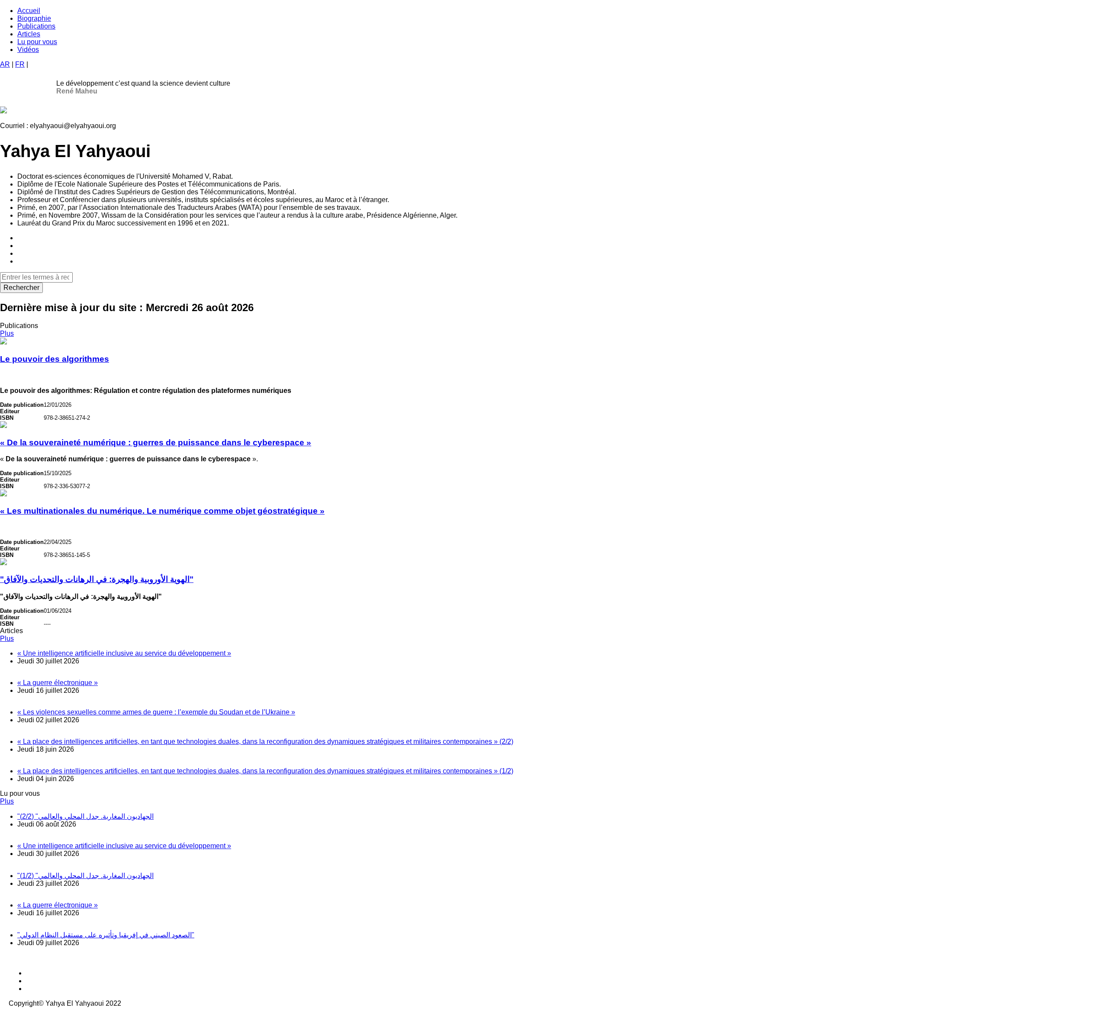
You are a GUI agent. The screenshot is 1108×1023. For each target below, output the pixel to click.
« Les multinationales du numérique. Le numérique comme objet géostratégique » (162, 510)
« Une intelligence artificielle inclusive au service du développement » (124, 653)
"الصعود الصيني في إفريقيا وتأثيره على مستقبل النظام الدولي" (105, 935)
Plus (7, 333)
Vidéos (28, 49)
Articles (28, 34)
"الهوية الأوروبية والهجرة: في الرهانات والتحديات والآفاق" (96, 579)
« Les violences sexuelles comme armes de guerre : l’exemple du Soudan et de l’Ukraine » (156, 712)
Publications (36, 26)
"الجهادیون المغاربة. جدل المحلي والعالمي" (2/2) (85, 816)
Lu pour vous (37, 41)
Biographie (34, 18)
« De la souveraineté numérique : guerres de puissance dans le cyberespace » (155, 442)
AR (5, 64)
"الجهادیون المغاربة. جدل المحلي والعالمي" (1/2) (85, 875)
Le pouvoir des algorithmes (54, 359)
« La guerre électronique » (57, 682)
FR (20, 64)
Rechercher (21, 287)
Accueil (28, 10)
